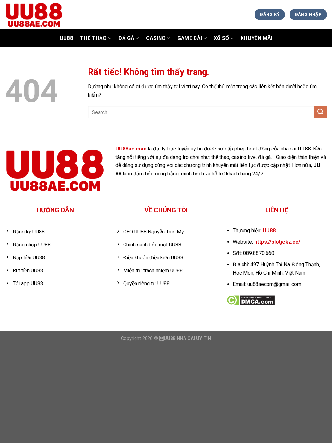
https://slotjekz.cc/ (277, 242)
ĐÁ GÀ (126, 38)
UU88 (66, 38)
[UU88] (92, 14)
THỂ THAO (93, 38)
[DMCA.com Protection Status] (250, 300)
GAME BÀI (189, 38)
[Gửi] (320, 112)
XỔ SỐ (221, 38)
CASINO (156, 38)
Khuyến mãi (256, 38)
